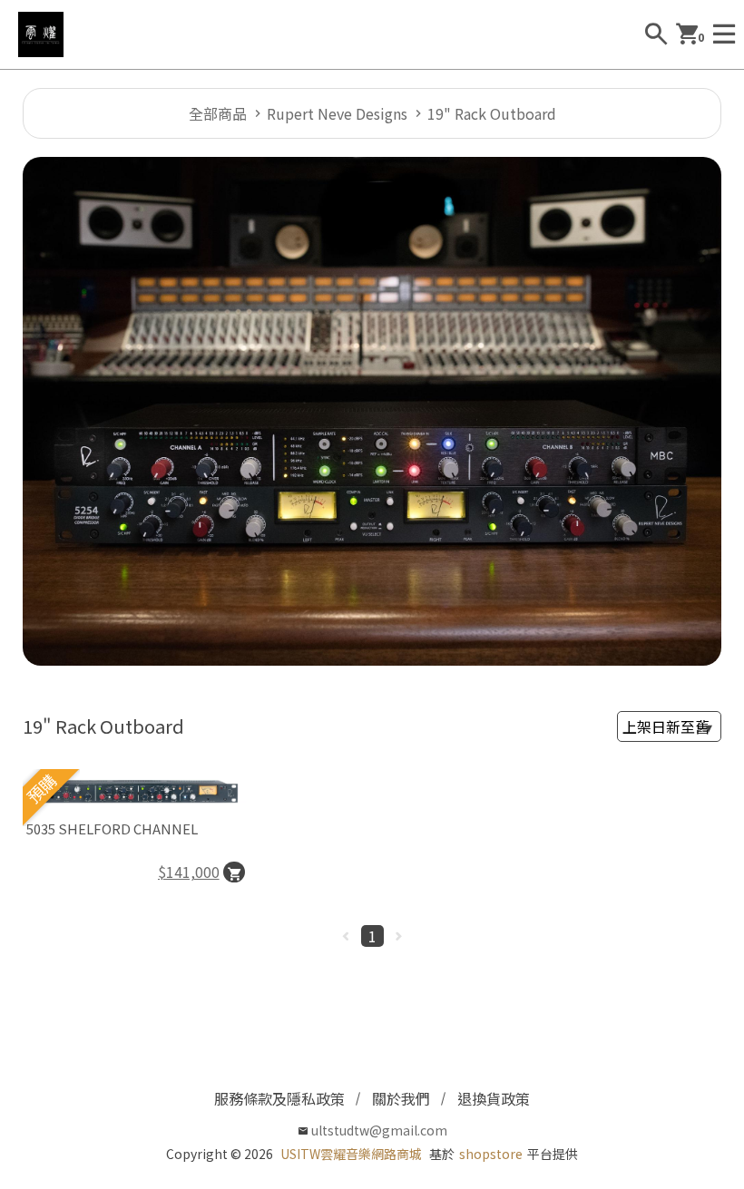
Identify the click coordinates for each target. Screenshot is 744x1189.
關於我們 (401, 1098)
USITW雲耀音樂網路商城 (351, 1154)
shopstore (491, 1154)
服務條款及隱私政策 (279, 1098)
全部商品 (218, 113)
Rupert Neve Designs (337, 113)
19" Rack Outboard (491, 113)
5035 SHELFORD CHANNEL (112, 828)
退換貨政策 (493, 1098)
